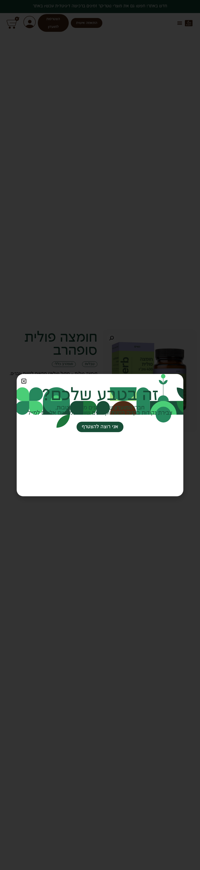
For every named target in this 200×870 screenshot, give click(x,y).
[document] (100, 435)
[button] (24, 381)
